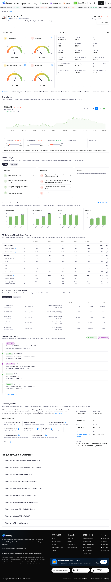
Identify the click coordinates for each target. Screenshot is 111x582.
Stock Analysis (17, 92)
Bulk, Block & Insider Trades (81, 92)
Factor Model (87, 541)
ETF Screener (87, 553)
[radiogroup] (94, 108)
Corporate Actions (99, 92)
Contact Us (71, 544)
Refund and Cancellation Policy (99, 579)
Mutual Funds (56, 541)
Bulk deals (17, 297)
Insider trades (7, 297)
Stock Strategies (88, 544)
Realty (13, 21)
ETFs (53, 538)
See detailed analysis (103, 202)
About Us (70, 538)
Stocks (54, 544)
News (68, 27)
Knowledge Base (57, 547)
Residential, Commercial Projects (44, 21)
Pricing (70, 541)
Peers (51, 27)
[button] (8, 442)
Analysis (14, 27)
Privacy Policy (67, 579)
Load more (10, 394)
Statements (23, 27)
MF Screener (87, 547)
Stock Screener (88, 538)
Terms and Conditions (80, 579)
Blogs (54, 550)
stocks (4, 11)
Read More (58, 414)
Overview (5, 27)
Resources (59, 27)
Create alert (104, 22)
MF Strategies (87, 550)
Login (101, 3)
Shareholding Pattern (41, 92)
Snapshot (28, 92)
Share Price (5, 92)
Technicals (33, 27)
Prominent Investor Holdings (60, 92)
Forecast (43, 27)
